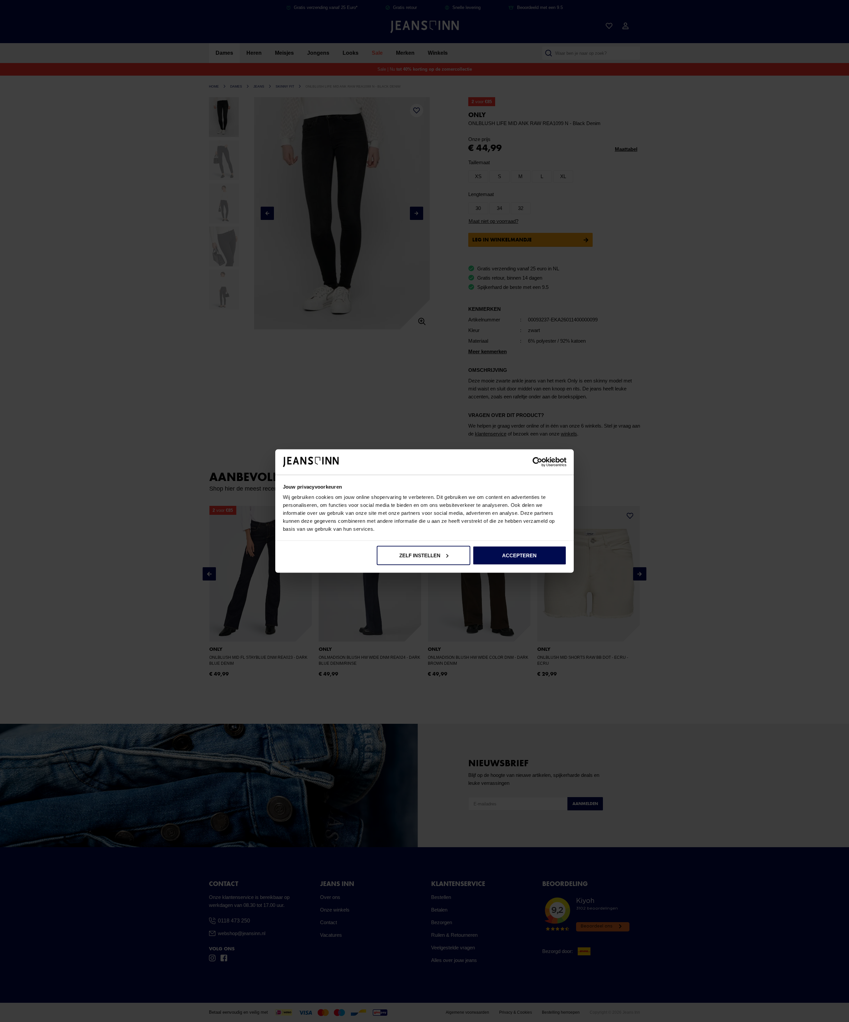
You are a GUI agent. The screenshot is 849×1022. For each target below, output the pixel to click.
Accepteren (519, 555)
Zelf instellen (419, 555)
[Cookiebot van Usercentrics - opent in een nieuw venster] (537, 462)
